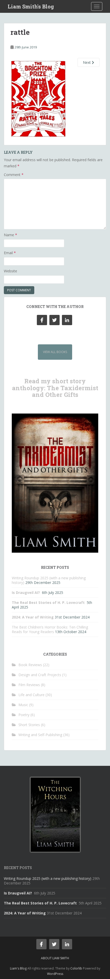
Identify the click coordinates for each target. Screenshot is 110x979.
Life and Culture (31, 694)
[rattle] (39, 98)
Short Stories (29, 724)
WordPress (55, 974)
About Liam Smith (55, 958)
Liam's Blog (18, 968)
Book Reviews (30, 664)
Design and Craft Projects (39, 674)
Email (10, 252)
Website (10, 271)
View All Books (55, 352)
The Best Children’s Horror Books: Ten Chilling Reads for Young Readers (50, 629)
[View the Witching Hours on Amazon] (55, 814)
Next (87, 62)
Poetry (23, 714)
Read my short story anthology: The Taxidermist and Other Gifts (55, 388)
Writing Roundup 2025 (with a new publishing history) (47, 878)
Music (23, 704)
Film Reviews (29, 684)
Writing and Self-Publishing (40, 734)
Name (10, 234)
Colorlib (76, 968)
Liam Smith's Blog (31, 6)
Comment (14, 174)
